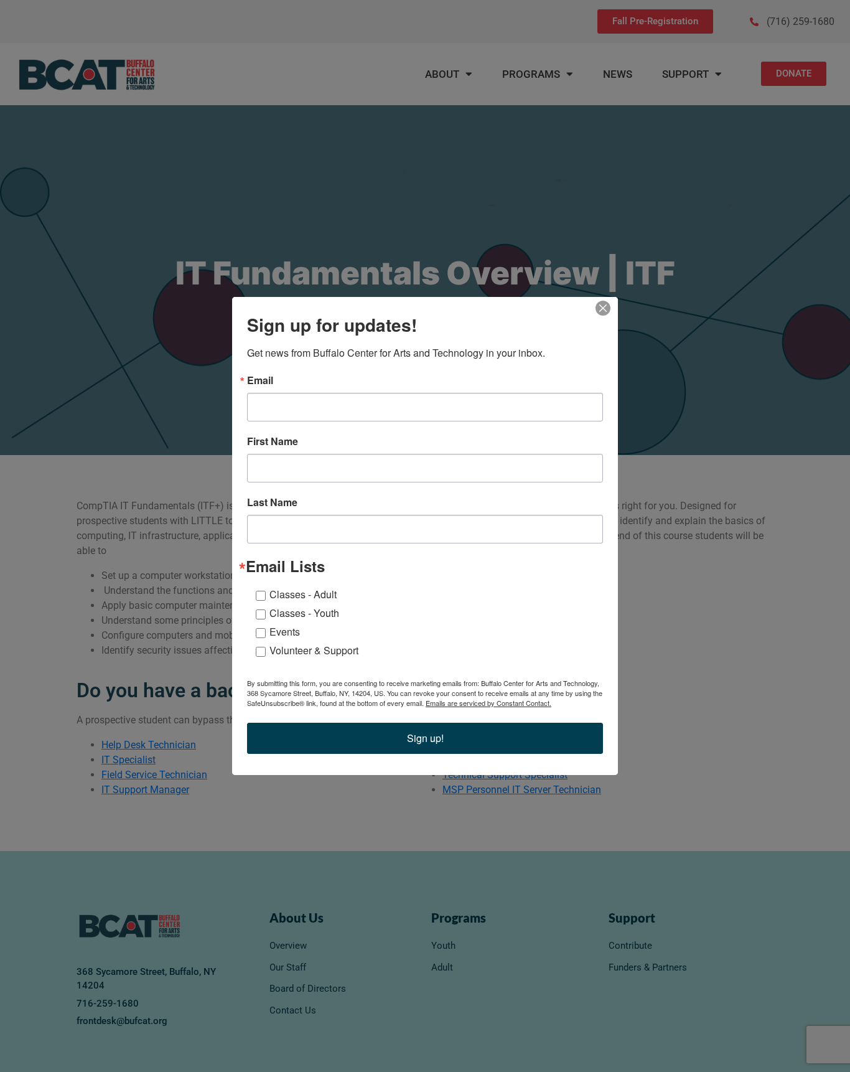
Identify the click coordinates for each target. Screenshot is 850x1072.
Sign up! (425, 738)
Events (284, 631)
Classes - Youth (304, 613)
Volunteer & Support (313, 650)
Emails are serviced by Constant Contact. (488, 703)
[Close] (606, 308)
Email (260, 380)
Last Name (272, 502)
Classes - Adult (303, 594)
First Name (272, 441)
